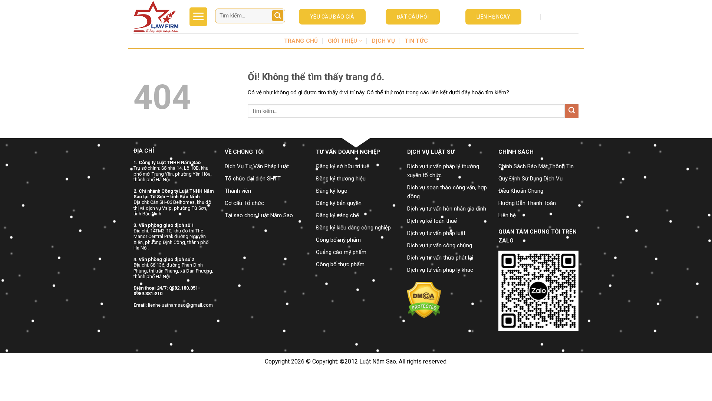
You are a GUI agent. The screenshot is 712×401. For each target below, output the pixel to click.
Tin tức (416, 41)
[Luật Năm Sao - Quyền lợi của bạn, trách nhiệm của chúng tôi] (156, 16)
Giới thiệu (342, 41)
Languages (559, 16)
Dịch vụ (383, 41)
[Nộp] (278, 16)
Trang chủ (301, 41)
